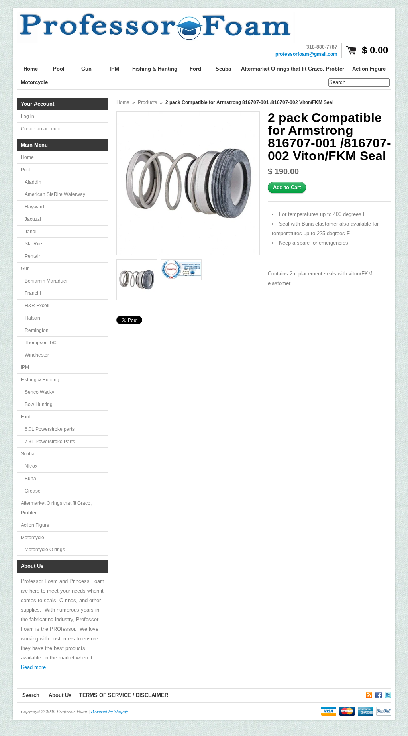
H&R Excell (37, 305)
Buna (30, 478)
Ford (26, 417)
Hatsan (32, 318)
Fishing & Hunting (40, 380)
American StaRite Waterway (55, 194)
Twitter (388, 694)
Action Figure (35, 525)
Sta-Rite (33, 244)
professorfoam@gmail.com (306, 54)
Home (27, 157)
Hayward (34, 207)
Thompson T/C (41, 342)
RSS (369, 694)
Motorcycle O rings (45, 549)
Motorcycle (32, 537)
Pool (26, 170)
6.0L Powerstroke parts (50, 429)
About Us (60, 695)
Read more (33, 667)
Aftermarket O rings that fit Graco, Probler (56, 508)
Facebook (378, 694)
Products (147, 102)
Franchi (33, 293)
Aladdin (33, 182)
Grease (33, 491)
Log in (27, 116)
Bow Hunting (39, 404)
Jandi (31, 231)
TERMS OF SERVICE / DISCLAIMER (123, 695)
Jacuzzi (33, 219)
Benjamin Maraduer (46, 281)
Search (30, 695)
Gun (25, 268)
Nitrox (31, 466)
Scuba (28, 454)
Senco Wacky (39, 392)
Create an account (41, 128)
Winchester (37, 355)
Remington (37, 330)
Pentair (32, 256)
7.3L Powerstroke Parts (50, 441)
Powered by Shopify (109, 711)
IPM (25, 367)
